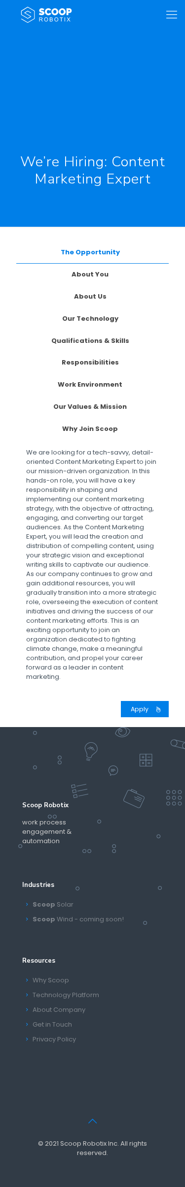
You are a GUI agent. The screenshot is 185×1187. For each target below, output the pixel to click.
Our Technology (90, 318)
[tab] (92, 253)
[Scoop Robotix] (46, 14)
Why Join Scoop (90, 428)
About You (90, 274)
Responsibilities (90, 362)
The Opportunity (90, 252)
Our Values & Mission (90, 406)
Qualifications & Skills (90, 340)
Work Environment (90, 384)
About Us (90, 296)
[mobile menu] (171, 14)
